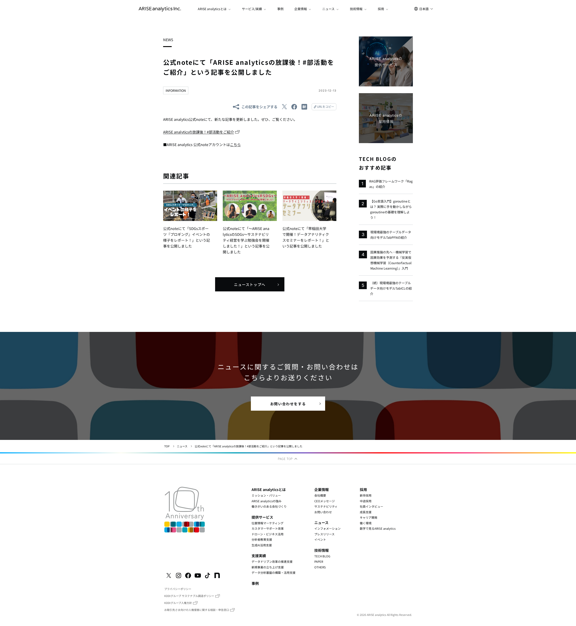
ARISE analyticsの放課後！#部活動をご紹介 (198, 132)
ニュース (182, 446)
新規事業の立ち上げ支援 (268, 567)
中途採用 (365, 501)
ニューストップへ (250, 284)
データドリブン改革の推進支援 (272, 561)
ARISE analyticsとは (269, 489)
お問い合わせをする (288, 403)
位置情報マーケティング (268, 523)
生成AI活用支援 (262, 545)
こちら (235, 144)
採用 (363, 489)
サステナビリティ (326, 506)
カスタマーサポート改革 (268, 528)
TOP (167, 446)
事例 (280, 9)
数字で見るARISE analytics (378, 528)
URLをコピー (325, 106)
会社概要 (320, 495)
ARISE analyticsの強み (266, 501)
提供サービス (262, 517)
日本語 (424, 9)
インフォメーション (327, 528)
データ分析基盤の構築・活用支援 (273, 572)
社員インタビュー (371, 506)
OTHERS (320, 567)
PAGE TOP (286, 459)
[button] (214, 9)
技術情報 (321, 550)
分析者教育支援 (262, 539)
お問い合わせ (323, 512)
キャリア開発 (368, 517)
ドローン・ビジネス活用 (268, 534)
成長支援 (365, 512)
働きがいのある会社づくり (269, 506)
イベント (320, 539)
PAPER (318, 561)
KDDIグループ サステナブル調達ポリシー (189, 596)
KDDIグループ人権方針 (178, 603)
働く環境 (365, 523)
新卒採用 (365, 495)
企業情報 (321, 489)
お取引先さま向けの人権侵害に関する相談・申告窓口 (196, 610)
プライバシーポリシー (177, 589)
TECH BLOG (322, 556)
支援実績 (259, 555)
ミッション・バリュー (266, 495)
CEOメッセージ (324, 501)
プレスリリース (324, 534)
